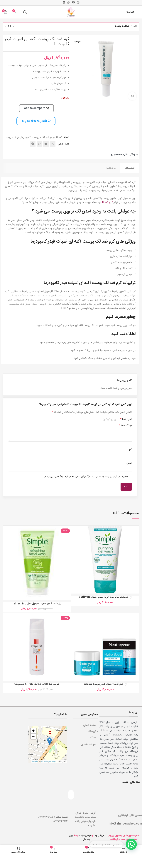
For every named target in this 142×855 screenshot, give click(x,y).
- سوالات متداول (89, 744)
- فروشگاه (93, 731)
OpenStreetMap (48, 761)
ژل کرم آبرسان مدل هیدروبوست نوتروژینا (105, 684)
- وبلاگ (94, 738)
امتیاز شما (126, 419)
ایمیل (129, 463)
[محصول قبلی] (14, 26)
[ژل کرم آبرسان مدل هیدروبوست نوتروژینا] (105, 647)
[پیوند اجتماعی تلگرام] (64, 2)
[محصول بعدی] (5, 26)
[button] (49, 741)
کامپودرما (26, 137)
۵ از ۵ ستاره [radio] (103, 419)
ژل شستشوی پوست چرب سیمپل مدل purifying (105, 597)
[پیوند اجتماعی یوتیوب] (73, 2)
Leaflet (35, 761)
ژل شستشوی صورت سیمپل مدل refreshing (37, 603)
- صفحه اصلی (90, 725)
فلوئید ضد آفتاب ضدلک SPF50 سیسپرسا (37, 684)
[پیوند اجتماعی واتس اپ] (68, 2)
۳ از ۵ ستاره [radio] (109, 419)
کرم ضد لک (107, 202)
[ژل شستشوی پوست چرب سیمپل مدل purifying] (105, 560)
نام (130, 449)
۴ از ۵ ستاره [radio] (106, 419)
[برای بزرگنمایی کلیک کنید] (132, 96)
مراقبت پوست (122, 26)
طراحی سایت (86, 835)
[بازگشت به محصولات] (9, 26)
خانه (135, 26)
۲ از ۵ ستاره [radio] (112, 419)
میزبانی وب (99, 835)
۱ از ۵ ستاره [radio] (115, 419)
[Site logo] (71, 12)
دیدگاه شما (125, 426)
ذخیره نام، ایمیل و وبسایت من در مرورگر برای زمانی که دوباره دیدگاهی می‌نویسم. (86, 477)
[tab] (129, 168)
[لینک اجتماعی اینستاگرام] (78, 2)
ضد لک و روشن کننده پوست (47, 137)
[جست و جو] (25, 12)
